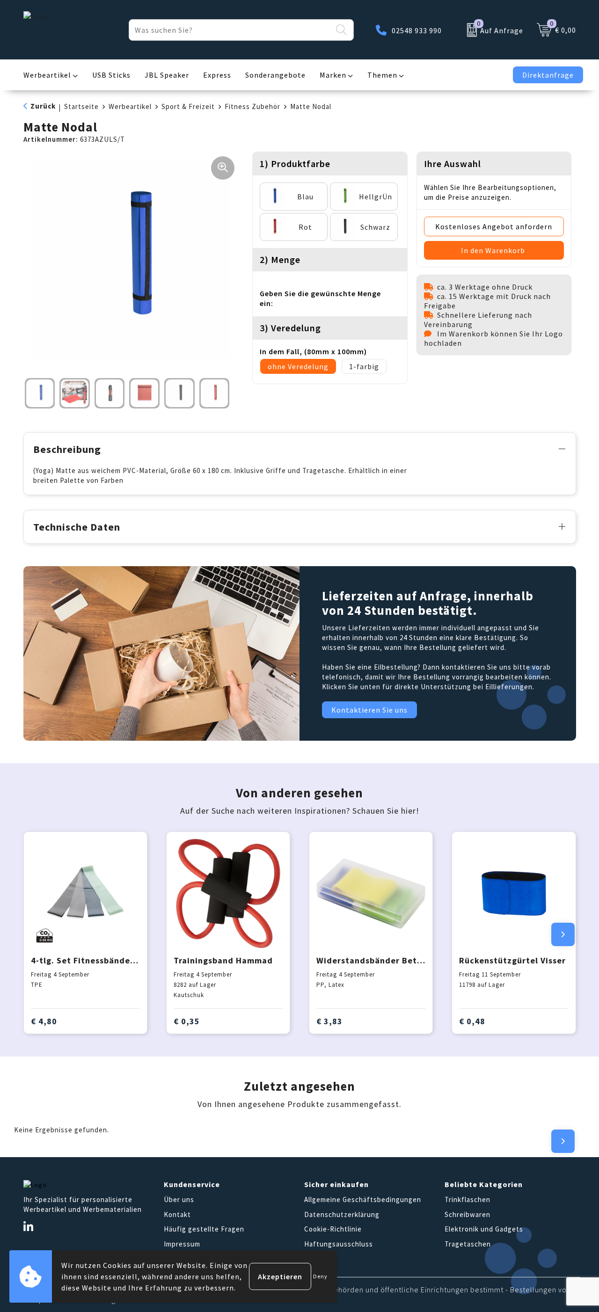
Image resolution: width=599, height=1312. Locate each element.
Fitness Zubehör (252, 106)
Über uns (179, 1199)
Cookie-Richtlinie (333, 1229)
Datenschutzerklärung (342, 1214)
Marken (333, 75)
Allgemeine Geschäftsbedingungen (362, 1199)
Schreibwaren (467, 1214)
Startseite (81, 106)
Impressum (182, 1243)
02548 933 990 (417, 30)
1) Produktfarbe (295, 163)
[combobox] (230, 30)
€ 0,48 (472, 1021)
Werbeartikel (47, 75)
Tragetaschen (468, 1243)
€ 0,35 (187, 1021)
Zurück (43, 106)
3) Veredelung (290, 328)
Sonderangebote (275, 75)
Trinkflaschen (467, 1199)
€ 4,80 (44, 1021)
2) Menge (280, 259)
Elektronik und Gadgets (484, 1229)
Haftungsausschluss (338, 1243)
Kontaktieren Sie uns (369, 709)
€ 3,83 (329, 1021)
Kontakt (177, 1214)
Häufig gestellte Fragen (204, 1229)
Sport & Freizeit (188, 106)
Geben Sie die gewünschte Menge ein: (320, 298)
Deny (320, 1276)
